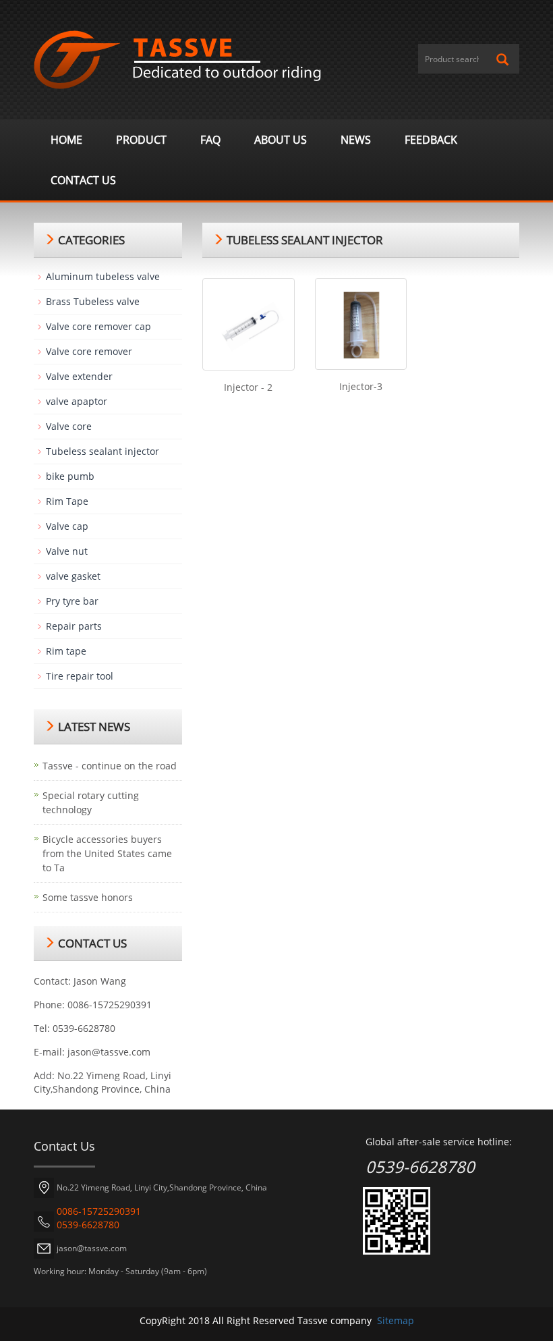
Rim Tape (67, 501)
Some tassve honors (87, 897)
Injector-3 (360, 386)
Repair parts (74, 626)
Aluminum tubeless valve (103, 276)
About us (280, 139)
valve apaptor (76, 401)
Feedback (431, 139)
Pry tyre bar (72, 601)
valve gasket (73, 576)
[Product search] (502, 59)
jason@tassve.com (108, 1051)
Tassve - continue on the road (109, 765)
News (356, 139)
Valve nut (67, 551)
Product (141, 139)
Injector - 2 (248, 387)
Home (66, 139)
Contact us (83, 180)
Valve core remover (89, 351)
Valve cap (67, 526)
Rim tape (66, 651)
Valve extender (79, 376)
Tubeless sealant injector (102, 451)
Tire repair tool (79, 675)
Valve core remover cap (98, 326)
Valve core (69, 426)
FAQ (210, 139)
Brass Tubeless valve (93, 301)
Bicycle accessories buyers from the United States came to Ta (107, 853)
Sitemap (395, 1320)
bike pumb (70, 476)
